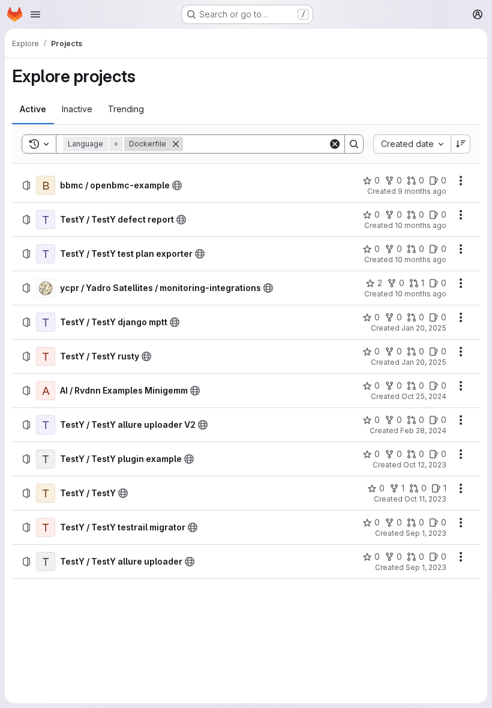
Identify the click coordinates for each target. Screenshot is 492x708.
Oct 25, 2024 (423, 396)
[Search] (354, 144)
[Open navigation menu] (35, 14)
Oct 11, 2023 (425, 498)
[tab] (33, 109)
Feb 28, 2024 (423, 430)
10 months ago (420, 225)
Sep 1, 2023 (426, 533)
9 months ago (422, 191)
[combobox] (412, 144)
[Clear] (335, 144)
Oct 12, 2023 (424, 464)
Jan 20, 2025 (423, 327)
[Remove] (176, 144)
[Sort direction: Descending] (460, 144)
